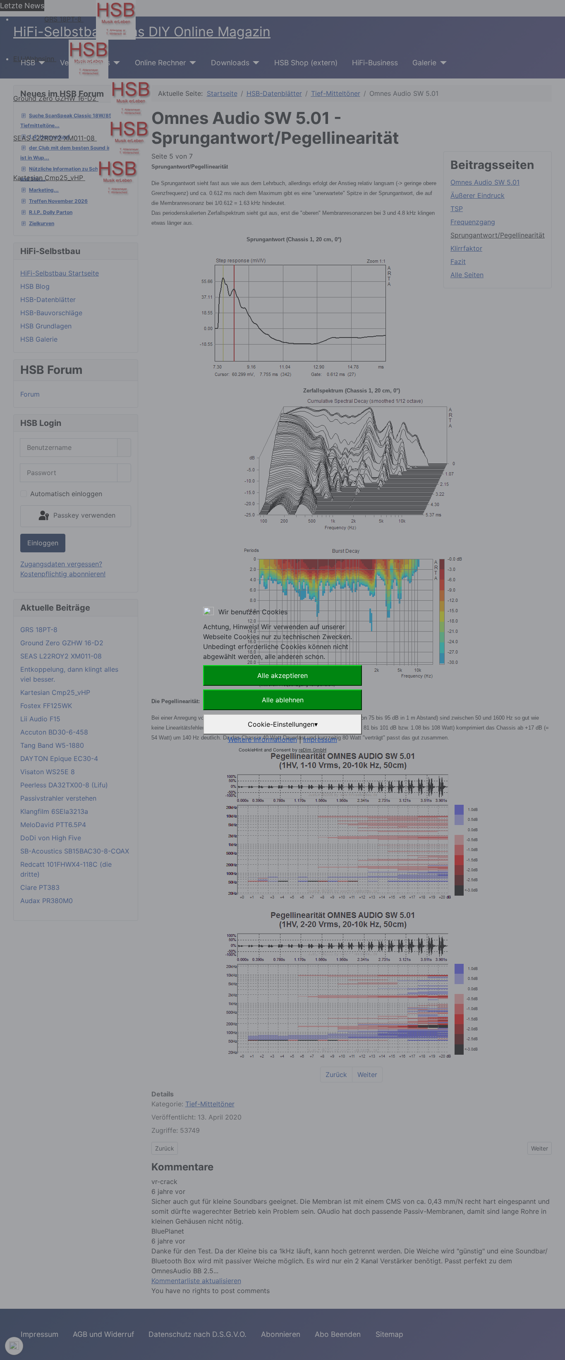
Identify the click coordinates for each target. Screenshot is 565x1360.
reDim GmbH (312, 750)
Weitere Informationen (262, 739)
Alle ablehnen (283, 700)
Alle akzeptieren (282, 675)
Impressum (320, 739)
